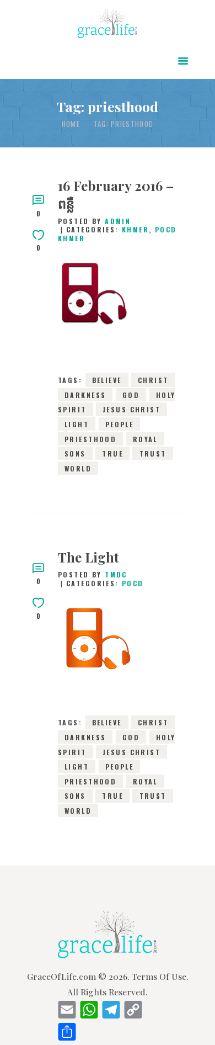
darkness (85, 394)
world (78, 468)
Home (71, 124)
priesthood (90, 438)
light (76, 424)
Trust (152, 453)
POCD (133, 583)
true (112, 453)
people (119, 424)
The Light (88, 557)
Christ (153, 380)
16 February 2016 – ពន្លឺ (116, 194)
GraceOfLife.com (61, 976)
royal (145, 438)
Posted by (94, 221)
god (130, 394)
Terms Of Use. (160, 976)
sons (75, 453)
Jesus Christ (131, 409)
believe (107, 380)
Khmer (135, 229)
